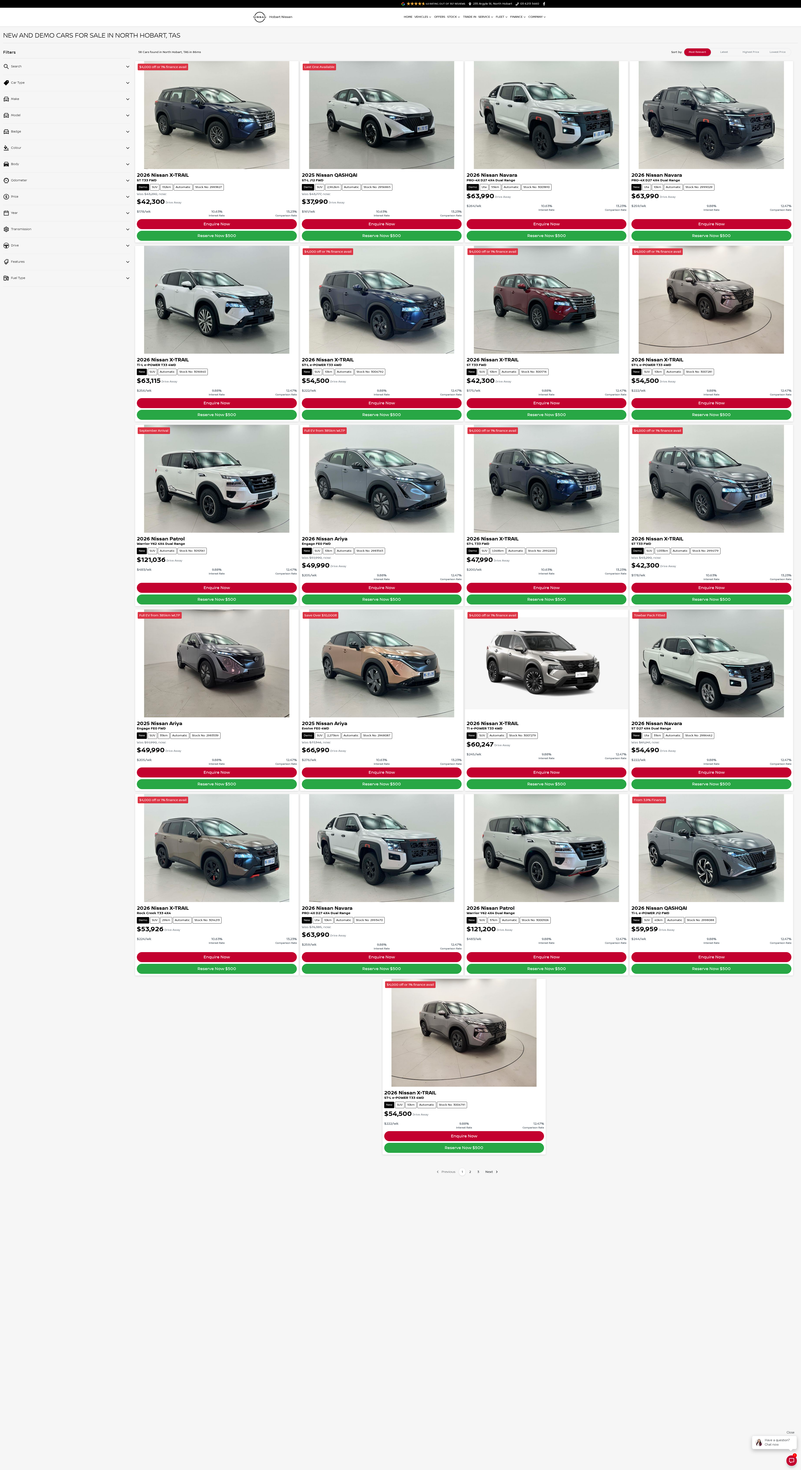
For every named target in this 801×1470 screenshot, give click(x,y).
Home (408, 17)
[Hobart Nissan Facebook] (545, 4)
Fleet (500, 17)
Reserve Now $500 (217, 235)
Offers (439, 17)
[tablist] (737, 52)
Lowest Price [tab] (778, 52)
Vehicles (421, 17)
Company (535, 17)
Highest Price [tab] (751, 52)
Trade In (469, 17)
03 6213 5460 (529, 3)
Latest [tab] (724, 52)
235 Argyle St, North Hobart (492, 3)
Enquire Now (217, 224)
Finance (516, 17)
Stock (452, 17)
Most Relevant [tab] (697, 52)
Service (484, 17)
